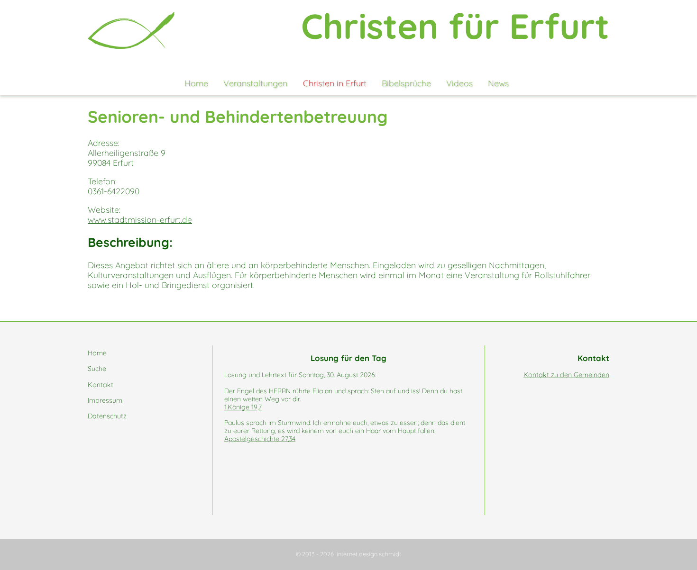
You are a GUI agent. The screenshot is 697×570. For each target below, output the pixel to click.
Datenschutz (107, 416)
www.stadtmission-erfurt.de (140, 219)
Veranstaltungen (255, 83)
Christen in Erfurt (335, 83)
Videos (459, 83)
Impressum (105, 400)
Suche (97, 368)
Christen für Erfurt (455, 25)
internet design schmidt (369, 554)
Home (196, 83)
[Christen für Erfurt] (131, 30)
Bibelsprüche (406, 83)
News (498, 83)
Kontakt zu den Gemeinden (566, 375)
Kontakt (100, 384)
